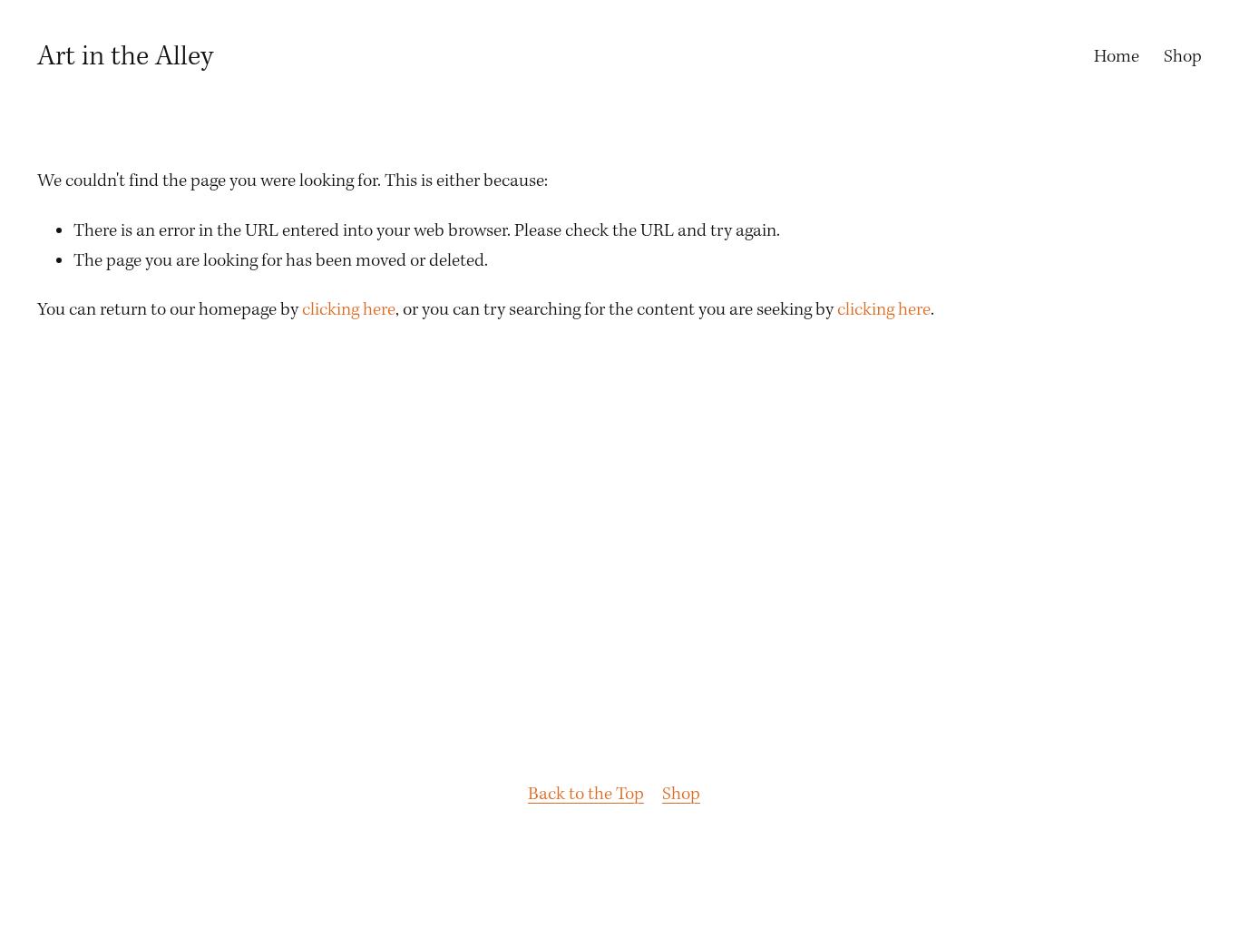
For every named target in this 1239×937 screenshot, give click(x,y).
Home (1116, 57)
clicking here (348, 310)
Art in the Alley (125, 57)
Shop (1183, 57)
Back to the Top (586, 794)
